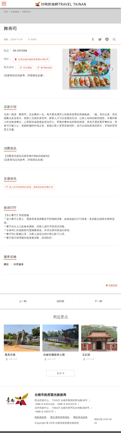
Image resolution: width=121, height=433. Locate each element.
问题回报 (114, 39)
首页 (6, 11)
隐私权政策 (40, 417)
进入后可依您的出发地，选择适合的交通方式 (31, 186)
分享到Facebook (93, 39)
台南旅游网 (60, 3)
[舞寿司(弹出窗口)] (89, 69)
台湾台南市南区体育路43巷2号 (33, 59)
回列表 (60, 301)
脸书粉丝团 (46, 67)
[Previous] (67, 69)
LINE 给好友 (107, 39)
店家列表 (26, 11)
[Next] (112, 69)
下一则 (98, 301)
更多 (59, 373)
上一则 (22, 301)
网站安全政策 (80, 417)
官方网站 (27, 67)
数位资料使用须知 (59, 417)
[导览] (4, 3)
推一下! (100, 39)
